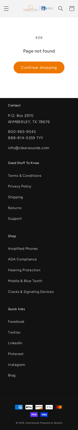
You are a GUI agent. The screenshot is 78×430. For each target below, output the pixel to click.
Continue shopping (39, 67)
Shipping (15, 197)
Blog (12, 375)
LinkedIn (15, 343)
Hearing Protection (24, 270)
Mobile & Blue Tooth (25, 281)
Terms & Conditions (24, 175)
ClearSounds (32, 423)
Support (15, 218)
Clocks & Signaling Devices (31, 291)
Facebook (16, 321)
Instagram (16, 364)
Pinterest (16, 354)
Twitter (14, 332)
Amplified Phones (23, 248)
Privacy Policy (19, 186)
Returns (14, 208)
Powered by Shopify (51, 423)
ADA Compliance (22, 259)
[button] (6, 8)
